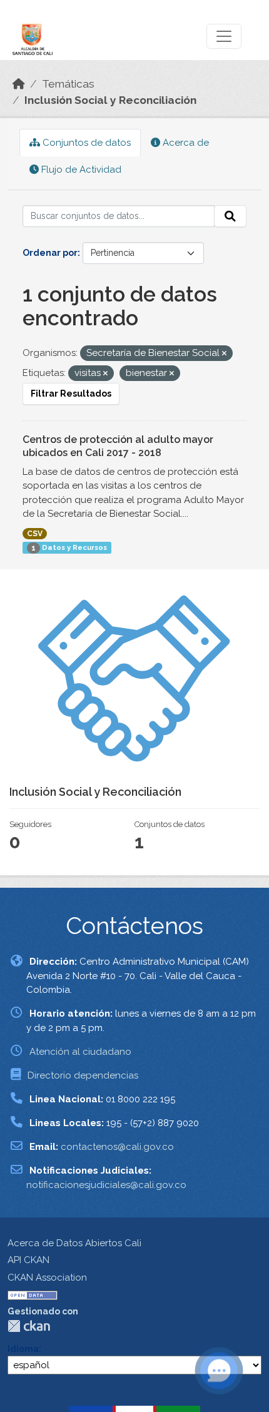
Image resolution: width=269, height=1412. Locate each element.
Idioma (23, 1349)
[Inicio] (19, 84)
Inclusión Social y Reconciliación (110, 100)
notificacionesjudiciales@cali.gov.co (106, 1185)
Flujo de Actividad (80, 169)
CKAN (29, 1326)
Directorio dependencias (83, 1075)
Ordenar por (50, 253)
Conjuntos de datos (85, 142)
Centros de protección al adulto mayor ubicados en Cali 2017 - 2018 (118, 446)
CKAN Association (47, 1277)
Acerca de (184, 142)
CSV (35, 533)
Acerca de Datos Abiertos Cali (74, 1243)
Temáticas (68, 84)
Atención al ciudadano (80, 1051)
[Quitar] (224, 354)
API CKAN (28, 1260)
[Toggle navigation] (223, 36)
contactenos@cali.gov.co (117, 1146)
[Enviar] (230, 216)
